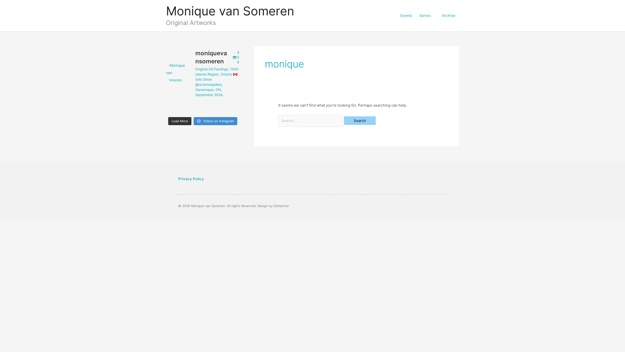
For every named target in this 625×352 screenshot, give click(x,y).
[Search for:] (311, 120)
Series (425, 15)
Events (406, 15)
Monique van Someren (230, 11)
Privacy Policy (191, 178)
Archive (448, 15)
